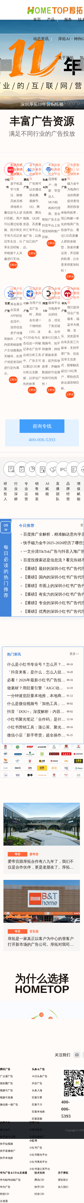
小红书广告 (35, 1147)
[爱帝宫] (41, 823)
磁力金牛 (5, 1129)
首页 (37, 19)
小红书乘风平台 (38, 1161)
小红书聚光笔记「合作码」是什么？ (37, 719)
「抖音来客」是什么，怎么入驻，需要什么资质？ (37, 672)
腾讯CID (39, 1179)
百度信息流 (35, 1129)
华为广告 (5, 1186)
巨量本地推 (38, 1111)
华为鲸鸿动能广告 (10, 1179)
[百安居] (41, 901)
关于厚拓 (66, 58)
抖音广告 (37, 1083)
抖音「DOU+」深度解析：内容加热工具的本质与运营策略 (37, 711)
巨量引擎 (37, 1097)
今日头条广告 (39, 1076)
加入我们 (63, 1186)
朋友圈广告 (6, 1083)
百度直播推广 (37, 1136)
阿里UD (4, 1193)
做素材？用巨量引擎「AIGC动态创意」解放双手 (37, 688)
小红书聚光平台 (38, 1154)
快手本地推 (6, 1157)
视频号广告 (6, 1090)
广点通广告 (6, 1076)
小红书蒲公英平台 (39, 1168)
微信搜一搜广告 (9, 1104)
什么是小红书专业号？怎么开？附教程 (37, 664)
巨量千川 (37, 1104)
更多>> (74, 653)
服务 (68, 19)
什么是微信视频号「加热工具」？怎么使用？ (37, 704)
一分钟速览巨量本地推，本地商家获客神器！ (37, 696)
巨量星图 (37, 1118)
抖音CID (39, 1193)
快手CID (39, 1186)
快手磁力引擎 (8, 1136)
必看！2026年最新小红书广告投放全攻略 (37, 680)
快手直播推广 (8, 1150)
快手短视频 (6, 1143)
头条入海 (37, 1090)
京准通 (4, 1201)
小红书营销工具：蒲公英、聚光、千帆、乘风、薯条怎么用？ (37, 727)
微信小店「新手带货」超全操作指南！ (37, 735)
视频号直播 (6, 1097)
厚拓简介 (63, 1179)
